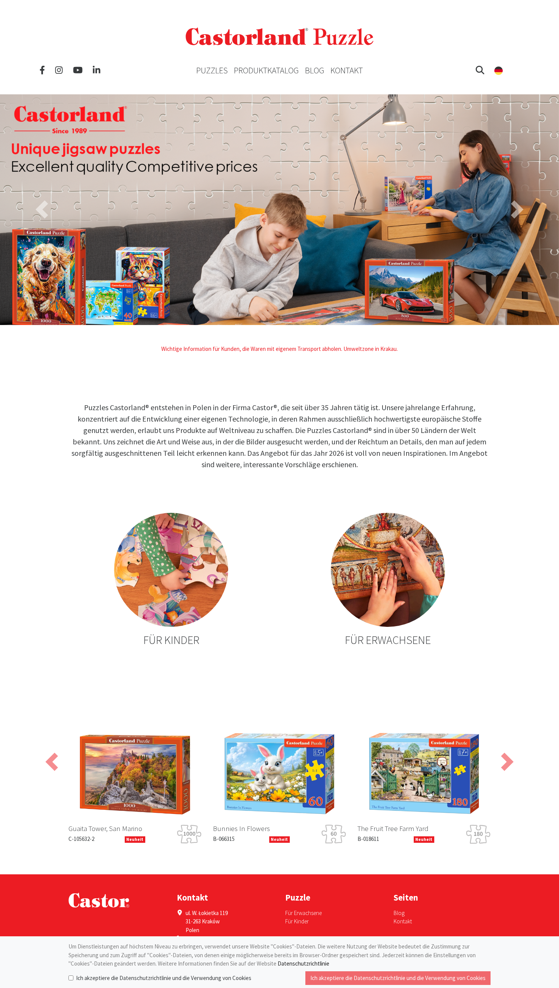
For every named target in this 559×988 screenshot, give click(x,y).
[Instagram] (59, 70)
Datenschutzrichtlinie (303, 963)
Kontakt (346, 70)
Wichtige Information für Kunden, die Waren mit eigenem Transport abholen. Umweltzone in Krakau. (279, 348)
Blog (314, 70)
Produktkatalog (266, 70)
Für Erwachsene (303, 913)
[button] (480, 70)
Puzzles (212, 70)
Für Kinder (297, 921)
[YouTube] (78, 70)
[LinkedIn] (96, 70)
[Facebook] (42, 70)
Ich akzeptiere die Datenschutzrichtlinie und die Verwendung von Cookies (163, 978)
